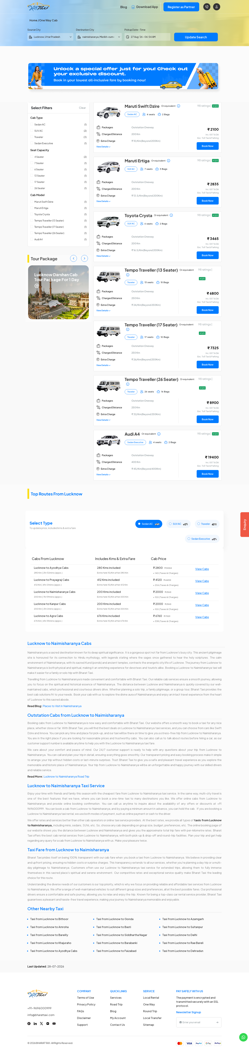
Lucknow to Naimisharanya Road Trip (66, 776)
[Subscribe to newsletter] (217, 1022)
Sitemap (148, 1024)
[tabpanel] (124, 590)
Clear (82, 107)
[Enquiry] (244, 524)
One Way (149, 1004)
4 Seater (39, 156)
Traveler (38, 136)
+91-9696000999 (39, 1008)
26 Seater (39, 188)
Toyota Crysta (42, 214)
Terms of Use (85, 997)
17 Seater (39, 181)
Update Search (196, 37)
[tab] (148, 524)
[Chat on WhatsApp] (243, 1037)
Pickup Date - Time (134, 29)
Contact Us (117, 1024)
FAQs (80, 1011)
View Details (102, 146)
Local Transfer (152, 1018)
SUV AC (38, 130)
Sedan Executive (43, 143)
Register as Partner (181, 7)
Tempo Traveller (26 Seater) (49, 233)
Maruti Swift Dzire (43, 201)
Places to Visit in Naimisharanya (62, 706)
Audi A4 (38, 239)
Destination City (85, 29)
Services (115, 997)
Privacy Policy (86, 1004)
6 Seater (39, 169)
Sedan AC (39, 124)
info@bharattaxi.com (41, 1015)
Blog (123, 7)
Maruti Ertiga (41, 207)
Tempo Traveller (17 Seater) (49, 226)
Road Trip (116, 1004)
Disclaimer (84, 1018)
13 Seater (39, 175)
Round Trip (150, 1011)
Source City (33, 29)
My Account (118, 1018)
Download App (147, 7)
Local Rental (151, 997)
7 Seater (39, 163)
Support (82, 1024)
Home (33, 20)
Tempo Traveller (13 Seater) (49, 220)
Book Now (207, 145)
